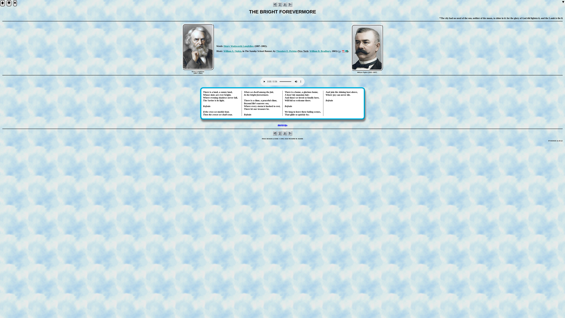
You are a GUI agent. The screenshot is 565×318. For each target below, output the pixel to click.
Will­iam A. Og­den (232, 51)
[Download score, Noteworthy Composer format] (346, 51)
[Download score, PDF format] (343, 51)
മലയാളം (282, 125)
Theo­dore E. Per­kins (286, 51)
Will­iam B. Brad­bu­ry (320, 51)
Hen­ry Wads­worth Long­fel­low (239, 46)
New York (303, 51)
